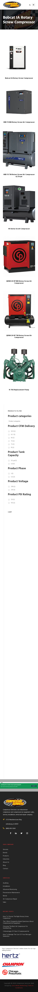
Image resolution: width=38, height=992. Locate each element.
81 (12, 447)
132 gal (14, 460)
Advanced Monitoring (10, 889)
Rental (5, 896)
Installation (6, 886)
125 (13, 499)
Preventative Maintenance (11, 892)
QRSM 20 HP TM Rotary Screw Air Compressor (19, 336)
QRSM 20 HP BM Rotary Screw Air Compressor (19, 282)
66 (12, 438)
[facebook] (10, 833)
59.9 (13, 431)
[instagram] (27, 833)
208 (13, 486)
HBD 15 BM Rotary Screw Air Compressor (19, 122)
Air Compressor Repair (10, 899)
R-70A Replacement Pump (19, 390)
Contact (5, 868)
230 (13, 490)
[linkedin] (16, 833)
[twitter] (21, 833)
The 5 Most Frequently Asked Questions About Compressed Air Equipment (18, 922)
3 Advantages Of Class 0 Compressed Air (16, 931)
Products (6, 856)
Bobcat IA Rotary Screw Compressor (19, 78)
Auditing (5, 883)
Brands (5, 853)
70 (13, 441)
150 (13, 503)
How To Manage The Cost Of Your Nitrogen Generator (17, 935)
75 (12, 444)
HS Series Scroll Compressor (19, 229)
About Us (6, 862)
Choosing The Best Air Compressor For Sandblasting (15, 927)
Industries (6, 859)
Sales (4, 902)
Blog (4, 865)
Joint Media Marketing (19, 986)
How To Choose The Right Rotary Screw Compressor (16, 917)
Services (5, 849)
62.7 (13, 434)
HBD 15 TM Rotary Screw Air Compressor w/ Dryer (19, 175)
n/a (13, 464)
